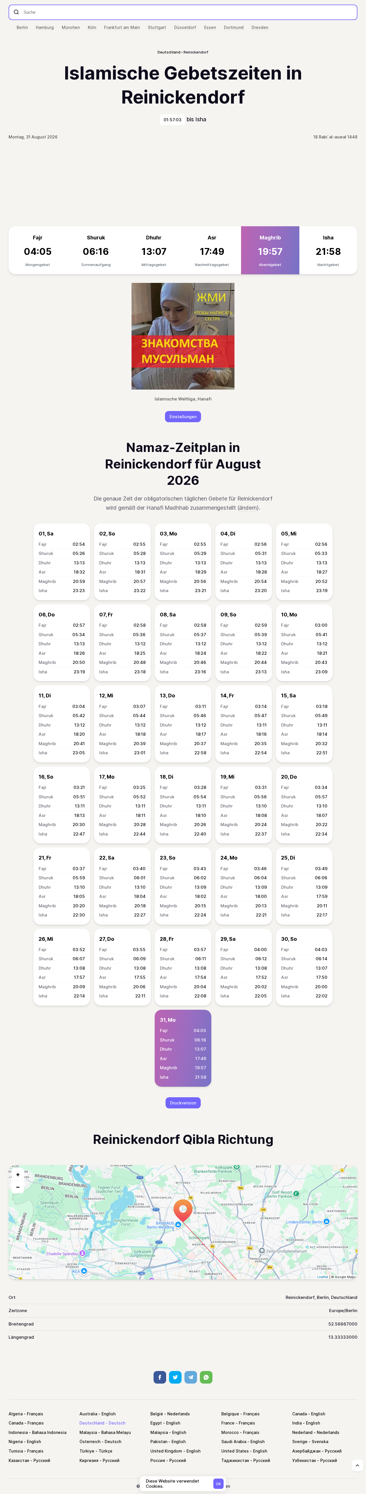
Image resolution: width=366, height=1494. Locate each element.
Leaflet (322, 1277)
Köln (92, 27)
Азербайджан (306, 1451)
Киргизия (88, 1460)
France (227, 1422)
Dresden (260, 27)
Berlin (22, 27)
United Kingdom (166, 1451)
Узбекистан (304, 1460)
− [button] (18, 1187)
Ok (218, 1484)
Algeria (16, 1413)
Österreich (89, 1441)
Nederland (302, 1432)
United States (235, 1451)
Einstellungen (183, 416)
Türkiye (86, 1451)
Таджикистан (235, 1460)
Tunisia (16, 1451)
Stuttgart (157, 27)
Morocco (230, 1432)
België (156, 1413)
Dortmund (234, 27)
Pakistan (158, 1441)
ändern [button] (248, 508)
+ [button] (18, 1174)
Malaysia (88, 1432)
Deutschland (91, 1422)
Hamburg (45, 27)
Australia (88, 1413)
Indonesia (18, 1432)
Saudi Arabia (233, 1441)
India (297, 1422)
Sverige (299, 1441)
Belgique (230, 1413)
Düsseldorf (185, 27)
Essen (210, 27)
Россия (157, 1460)
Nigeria (16, 1441)
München (71, 27)
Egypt (156, 1422)
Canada (299, 1413)
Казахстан (19, 1460)
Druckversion (183, 1102)
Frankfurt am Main (122, 27)
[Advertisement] (183, 183)
